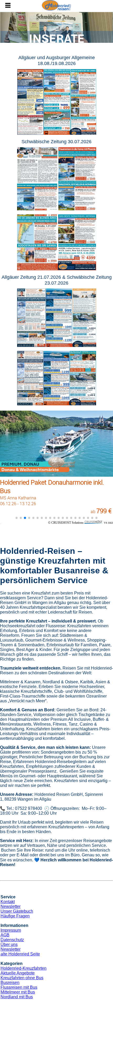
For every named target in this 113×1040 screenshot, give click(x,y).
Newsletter (10, 906)
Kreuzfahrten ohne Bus (22, 978)
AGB (5, 935)
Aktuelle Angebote (18, 973)
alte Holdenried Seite (20, 954)
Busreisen (10, 982)
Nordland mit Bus (17, 997)
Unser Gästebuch (17, 911)
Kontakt (8, 901)
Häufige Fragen (15, 916)
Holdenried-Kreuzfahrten (24, 968)
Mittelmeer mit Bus (18, 992)
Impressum (11, 930)
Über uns (9, 944)
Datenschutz (12, 939)
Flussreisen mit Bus (19, 987)
